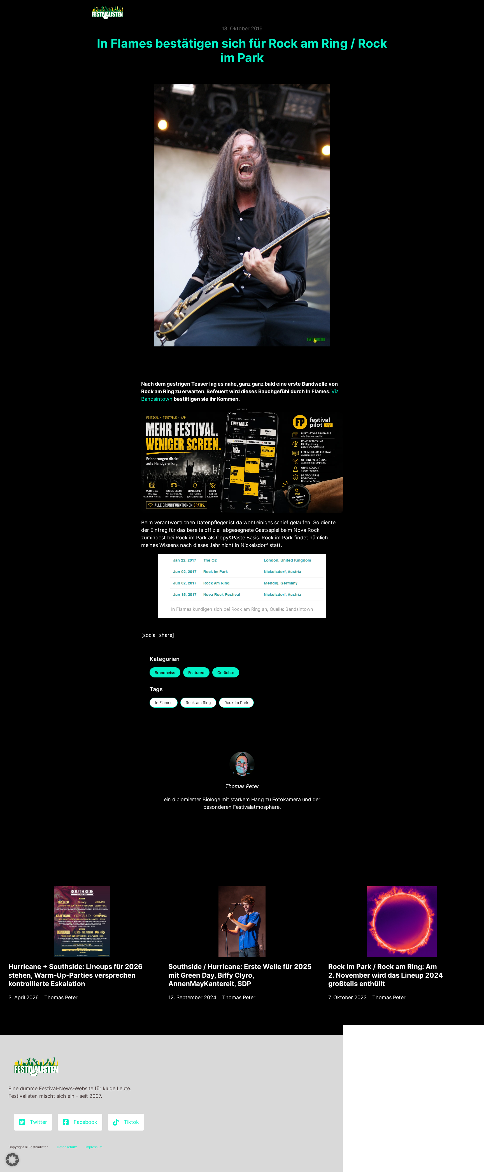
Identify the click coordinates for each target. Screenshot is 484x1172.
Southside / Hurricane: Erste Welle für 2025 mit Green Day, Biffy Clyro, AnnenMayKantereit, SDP (239, 975)
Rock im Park (236, 702)
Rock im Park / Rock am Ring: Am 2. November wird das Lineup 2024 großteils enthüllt (385, 975)
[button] (12, 1159)
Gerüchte (225, 672)
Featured (196, 672)
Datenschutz (67, 1147)
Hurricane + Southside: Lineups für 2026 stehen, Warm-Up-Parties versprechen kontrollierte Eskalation (75, 975)
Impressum (93, 1147)
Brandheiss (165, 672)
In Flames (163, 702)
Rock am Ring (198, 702)
